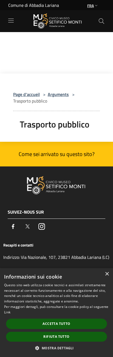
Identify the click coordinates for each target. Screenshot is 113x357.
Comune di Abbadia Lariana (33, 5)
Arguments (58, 94)
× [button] (107, 274)
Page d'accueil (26, 94)
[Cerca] (101, 21)
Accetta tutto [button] (56, 323)
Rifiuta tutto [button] (56, 336)
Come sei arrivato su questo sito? (57, 154)
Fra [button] (90, 5)
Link (7, 312)
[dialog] (56, 312)
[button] (56, 348)
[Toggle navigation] (11, 20)
